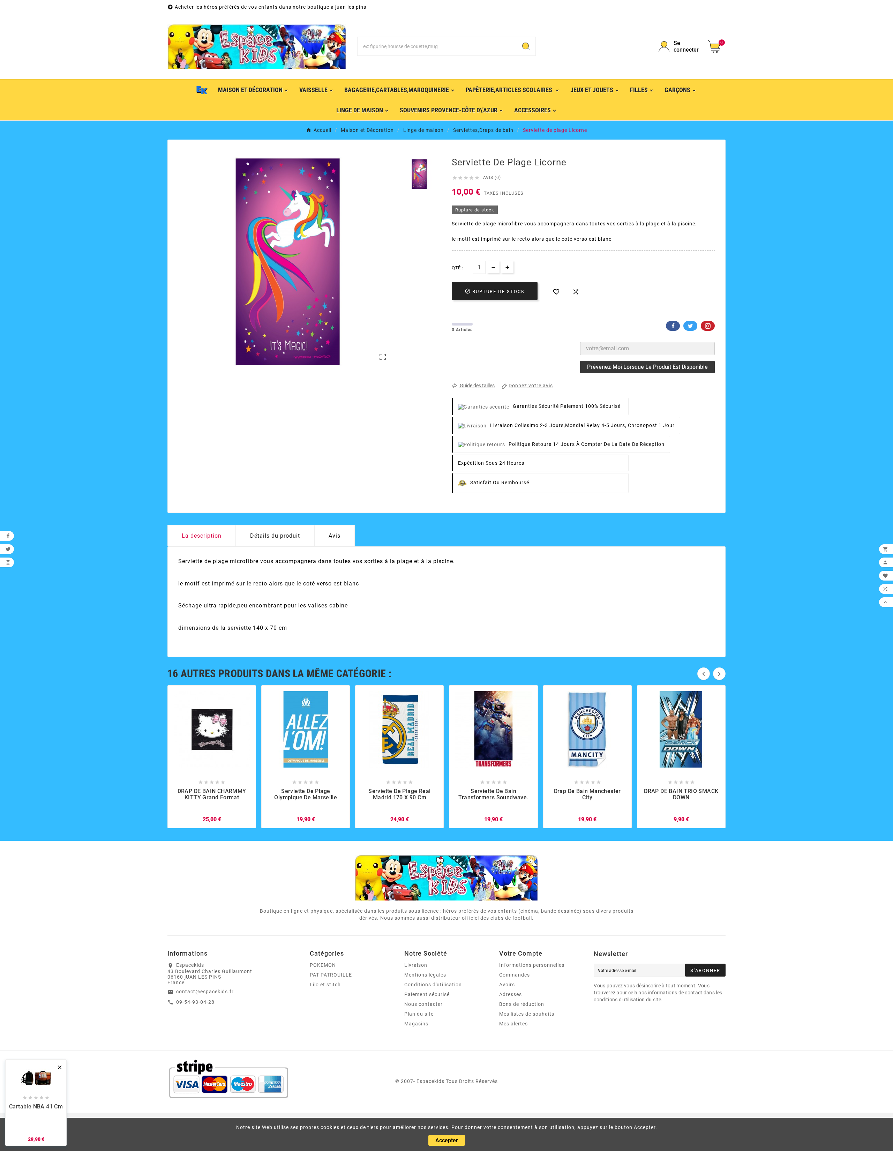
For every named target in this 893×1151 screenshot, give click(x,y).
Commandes (514, 975)
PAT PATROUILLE (331, 975)
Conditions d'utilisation (433, 984)
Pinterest (708, 326)
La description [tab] (202, 535)
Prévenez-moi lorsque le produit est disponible (647, 367)
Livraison (415, 965)
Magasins (416, 1023)
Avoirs (507, 984)
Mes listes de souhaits (526, 1014)
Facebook (673, 326)
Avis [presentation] (334, 535)
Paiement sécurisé (427, 994)
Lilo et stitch (325, 984)
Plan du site (419, 1014)
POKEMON (323, 965)
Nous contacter (423, 1004)
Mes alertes (513, 1023)
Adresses (510, 994)
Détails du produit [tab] (275, 535)
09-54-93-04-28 (195, 1002)
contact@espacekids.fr (205, 991)
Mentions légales (425, 975)
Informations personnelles (531, 965)
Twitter (690, 326)
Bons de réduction (521, 1004)
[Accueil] (202, 89)
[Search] (526, 46)
